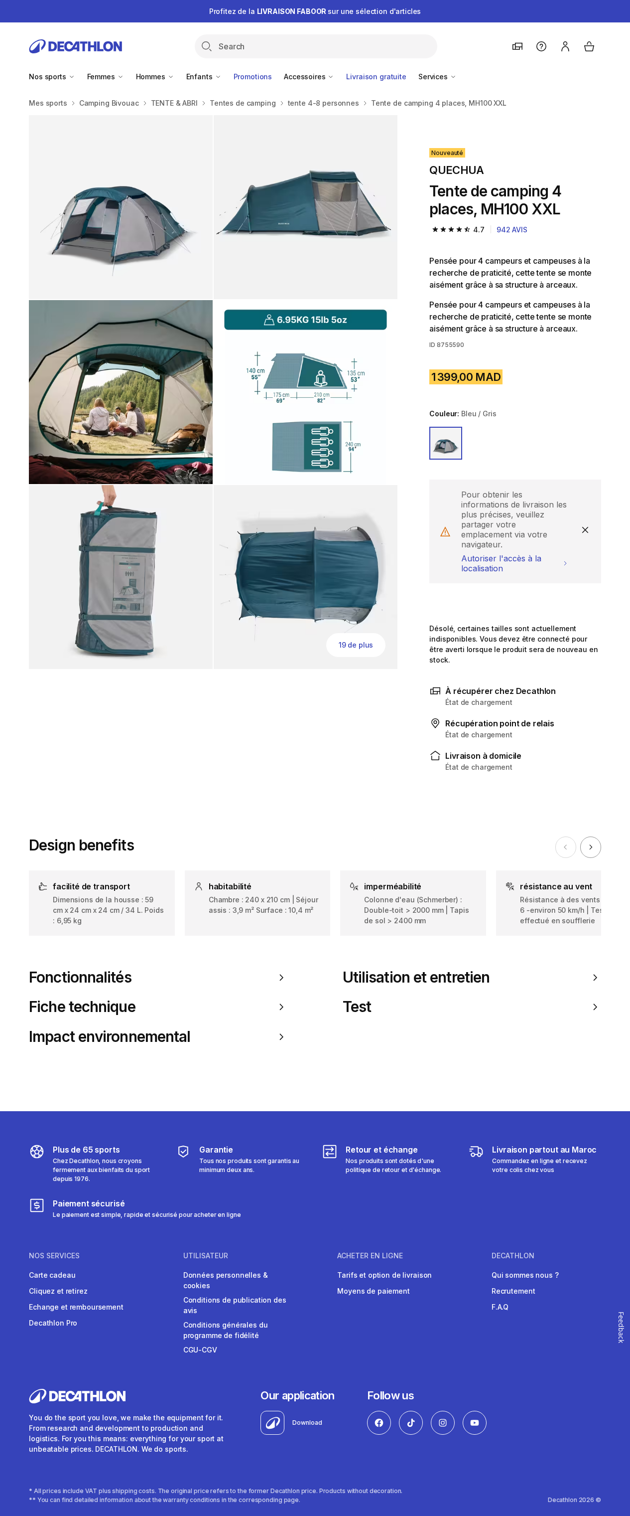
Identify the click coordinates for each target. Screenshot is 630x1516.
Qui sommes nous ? (525, 1275)
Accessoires (305, 76)
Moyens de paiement (373, 1291)
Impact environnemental (109, 1036)
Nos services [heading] (54, 1256)
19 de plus (356, 645)
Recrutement (513, 1291)
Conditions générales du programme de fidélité (225, 1330)
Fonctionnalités (80, 977)
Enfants (200, 76)
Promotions (253, 76)
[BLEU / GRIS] (445, 443)
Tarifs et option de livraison (384, 1275)
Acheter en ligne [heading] (370, 1256)
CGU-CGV (200, 1350)
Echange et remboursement (76, 1307)
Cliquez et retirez (58, 1291)
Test (357, 1006)
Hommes (151, 76)
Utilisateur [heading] (205, 1256)
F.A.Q (500, 1307)
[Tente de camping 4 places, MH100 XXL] (121, 207)
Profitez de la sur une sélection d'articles (315, 11)
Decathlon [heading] (513, 1256)
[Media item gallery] (213, 392)
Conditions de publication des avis (234, 1305)
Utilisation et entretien (416, 977)
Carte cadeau (52, 1275)
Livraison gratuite (376, 76)
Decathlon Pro (53, 1323)
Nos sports (48, 76)
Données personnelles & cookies (225, 1280)
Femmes (102, 76)
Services (434, 76)
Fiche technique (82, 1006)
